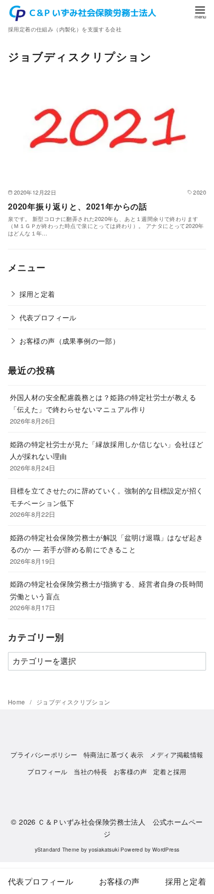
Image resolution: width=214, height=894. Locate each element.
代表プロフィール (48, 317)
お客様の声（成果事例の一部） (69, 340)
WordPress (166, 849)
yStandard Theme (57, 849)
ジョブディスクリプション (73, 701)
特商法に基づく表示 (114, 754)
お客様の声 (130, 771)
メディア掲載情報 (176, 754)
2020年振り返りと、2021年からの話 (77, 206)
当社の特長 (90, 771)
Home (17, 701)
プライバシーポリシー (43, 754)
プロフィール (47, 771)
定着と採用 (170, 771)
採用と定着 (37, 293)
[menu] (200, 11)
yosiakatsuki (104, 849)
